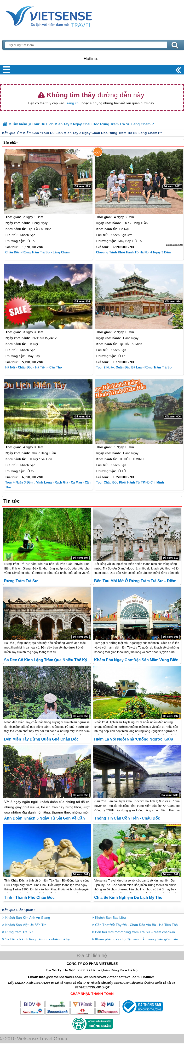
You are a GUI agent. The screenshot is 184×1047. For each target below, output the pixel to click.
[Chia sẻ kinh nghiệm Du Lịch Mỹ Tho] (137, 850)
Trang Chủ (60, 15)
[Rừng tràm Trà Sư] (47, 534)
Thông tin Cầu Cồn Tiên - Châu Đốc (127, 818)
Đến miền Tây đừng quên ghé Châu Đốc (41, 739)
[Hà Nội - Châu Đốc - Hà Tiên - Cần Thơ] (48, 296)
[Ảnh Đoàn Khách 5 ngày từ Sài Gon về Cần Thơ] (47, 771)
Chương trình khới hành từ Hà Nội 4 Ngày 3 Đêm (133, 252)
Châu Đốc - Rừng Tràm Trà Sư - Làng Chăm (37, 252)
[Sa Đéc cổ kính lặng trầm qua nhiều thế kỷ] (47, 613)
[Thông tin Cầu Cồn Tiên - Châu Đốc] (137, 771)
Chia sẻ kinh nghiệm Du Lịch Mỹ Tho (128, 897)
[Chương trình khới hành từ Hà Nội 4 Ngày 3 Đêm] (139, 181)
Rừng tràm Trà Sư (21, 581)
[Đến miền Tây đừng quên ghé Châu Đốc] (47, 692)
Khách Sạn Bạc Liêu (110, 917)
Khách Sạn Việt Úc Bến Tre (25, 925)
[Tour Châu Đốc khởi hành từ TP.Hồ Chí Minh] (139, 411)
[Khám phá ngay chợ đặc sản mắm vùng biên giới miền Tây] (137, 613)
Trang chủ (72, 103)
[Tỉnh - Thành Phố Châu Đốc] (47, 850)
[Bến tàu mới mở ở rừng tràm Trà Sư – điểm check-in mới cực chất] (137, 534)
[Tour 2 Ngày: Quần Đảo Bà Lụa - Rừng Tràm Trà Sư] (139, 296)
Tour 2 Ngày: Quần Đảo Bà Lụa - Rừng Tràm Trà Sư (134, 367)
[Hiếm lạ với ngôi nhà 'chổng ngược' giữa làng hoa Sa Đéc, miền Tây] (137, 692)
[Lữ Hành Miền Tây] (5, 124)
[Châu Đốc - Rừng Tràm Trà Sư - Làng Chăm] (48, 181)
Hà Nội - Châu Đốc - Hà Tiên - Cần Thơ (33, 367)
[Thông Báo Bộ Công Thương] (142, 1014)
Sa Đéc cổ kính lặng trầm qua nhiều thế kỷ (45, 660)
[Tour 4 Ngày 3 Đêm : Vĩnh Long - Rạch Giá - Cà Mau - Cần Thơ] (48, 411)
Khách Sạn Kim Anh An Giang (27, 917)
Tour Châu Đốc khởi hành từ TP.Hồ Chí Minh (130, 482)
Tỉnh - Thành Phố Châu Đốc (29, 897)
